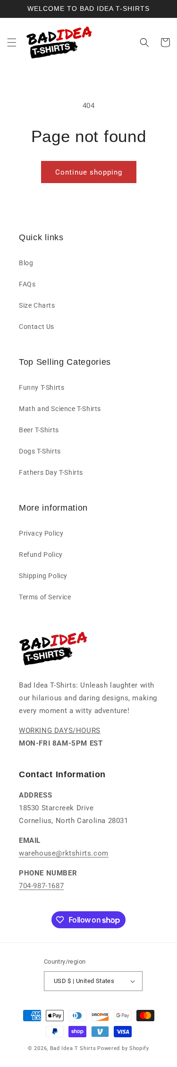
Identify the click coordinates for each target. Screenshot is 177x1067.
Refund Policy (41, 554)
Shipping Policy (43, 576)
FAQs (27, 284)
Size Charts (37, 305)
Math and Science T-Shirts (60, 408)
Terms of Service (45, 597)
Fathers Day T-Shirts (51, 472)
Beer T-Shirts (39, 430)
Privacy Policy (41, 533)
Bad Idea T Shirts (73, 1048)
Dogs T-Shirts (40, 451)
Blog (26, 263)
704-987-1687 (41, 886)
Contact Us (36, 326)
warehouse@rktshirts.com (64, 853)
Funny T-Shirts (41, 387)
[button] (11, 42)
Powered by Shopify (123, 1048)
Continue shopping (88, 172)
